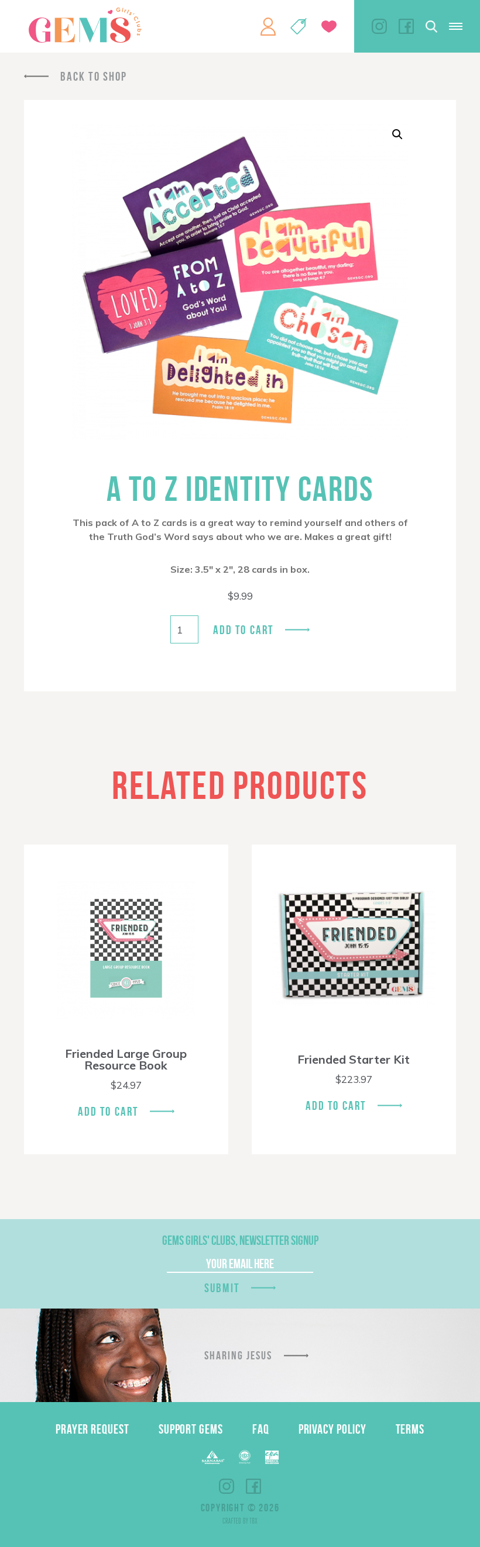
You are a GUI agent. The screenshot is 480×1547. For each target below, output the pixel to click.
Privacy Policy (332, 1429)
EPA (272, 1457)
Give (329, 26)
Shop (298, 26)
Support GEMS (191, 1429)
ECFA (245, 1457)
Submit (221, 1288)
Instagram (379, 26)
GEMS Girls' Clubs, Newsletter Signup (240, 1240)
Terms (410, 1429)
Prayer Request (92, 1429)
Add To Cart (108, 1111)
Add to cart (243, 630)
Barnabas (213, 1457)
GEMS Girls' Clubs (84, 25)
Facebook (406, 26)
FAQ (260, 1429)
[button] (397, 134)
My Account (268, 26)
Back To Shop (93, 76)
